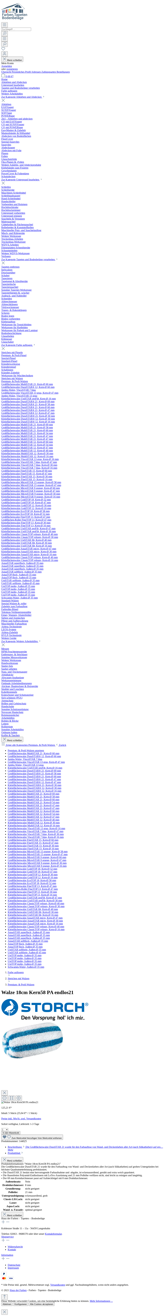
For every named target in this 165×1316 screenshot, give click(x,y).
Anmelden (6, 66)
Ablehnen (7, 1304)
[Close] (4, 1093)
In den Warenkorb (11, 1133)
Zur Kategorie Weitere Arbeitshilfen (19, 641)
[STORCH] (44, 1019)
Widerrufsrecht (15, 1246)
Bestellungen (63, 72)
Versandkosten (57, 1284)
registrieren (12, 69)
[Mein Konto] (4, 54)
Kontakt (12, 1249)
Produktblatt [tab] (14, 1153)
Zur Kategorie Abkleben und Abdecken (21, 97)
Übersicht (6, 72)
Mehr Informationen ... (101, 1301)
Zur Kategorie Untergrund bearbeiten (20, 179)
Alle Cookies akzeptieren (41, 1304)
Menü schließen (14, 60)
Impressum (13, 1267)
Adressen (36, 72)
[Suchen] (4, 33)
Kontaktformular (53, 1233)
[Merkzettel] (3, 49)
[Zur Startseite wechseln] (14, 20)
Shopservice (7, 1236)
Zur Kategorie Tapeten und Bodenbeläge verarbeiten (28, 259)
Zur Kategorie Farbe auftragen (17, 345)
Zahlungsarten (49, 72)
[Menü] (4, 25)
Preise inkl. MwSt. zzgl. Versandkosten (21, 1118)
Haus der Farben (18, 1290)
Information (7, 1255)
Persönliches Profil (21, 72)
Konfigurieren (21, 1304)
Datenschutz (14, 1265)
